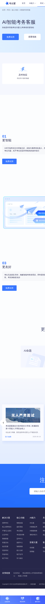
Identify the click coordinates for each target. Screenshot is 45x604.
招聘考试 (5, 523)
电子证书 (20, 554)
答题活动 (5, 542)
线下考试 (5, 558)
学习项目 (20, 558)
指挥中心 (20, 542)
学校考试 (5, 554)
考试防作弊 (20, 535)
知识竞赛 (5, 546)
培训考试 (5, 550)
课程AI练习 (33, 535)
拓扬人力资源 (22, 576)
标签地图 (33, 584)
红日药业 (17, 573)
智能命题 (20, 523)
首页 (23, 3)
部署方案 (34, 542)
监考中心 (20, 538)
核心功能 (15, 10)
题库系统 (20, 527)
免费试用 (10, 37)
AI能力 (31, 3)
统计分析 (20, 550)
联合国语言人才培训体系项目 (32, 573)
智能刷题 (5, 538)
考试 (8, 10)
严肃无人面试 (6, 531)
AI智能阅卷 (33, 531)
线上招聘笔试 (6, 527)
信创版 (32, 547)
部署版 (32, 551)
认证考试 (5, 535)
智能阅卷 (20, 546)
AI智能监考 (33, 527)
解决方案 (6, 518)
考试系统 (20, 531)
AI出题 (32, 523)
